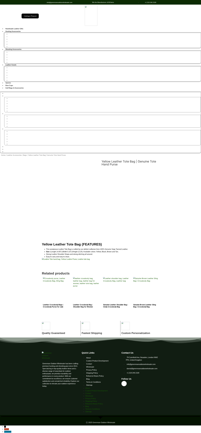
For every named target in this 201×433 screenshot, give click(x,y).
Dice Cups (9, 85)
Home (3, 155)
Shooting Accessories (13, 49)
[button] (100, 90)
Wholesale (90, 367)
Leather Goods (10, 65)
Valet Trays (11, 70)
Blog (88, 379)
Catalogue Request (30, 16)
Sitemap (89, 385)
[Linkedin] (124, 383)
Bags (10, 68)
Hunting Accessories (13, 31)
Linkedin (7, 432)
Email (6, 429)
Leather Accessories (14, 155)
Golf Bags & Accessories (14, 88)
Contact (89, 364)
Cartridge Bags (12, 60)
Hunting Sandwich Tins (15, 47)
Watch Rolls (12, 73)
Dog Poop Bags (13, 78)
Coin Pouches (12, 75)
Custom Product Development (97, 361)
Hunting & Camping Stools (16, 39)
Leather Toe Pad (13, 57)
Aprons (8, 83)
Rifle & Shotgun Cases (15, 52)
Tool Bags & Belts (13, 80)
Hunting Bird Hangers (14, 44)
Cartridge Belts (12, 62)
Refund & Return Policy (95, 376)
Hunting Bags (12, 42)
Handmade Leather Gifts (14, 29)
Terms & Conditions (93, 382)
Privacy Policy (91, 370)
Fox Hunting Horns (14, 34)
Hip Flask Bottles (13, 37)
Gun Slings (11, 55)
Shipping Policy (92, 373)
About (88, 358)
